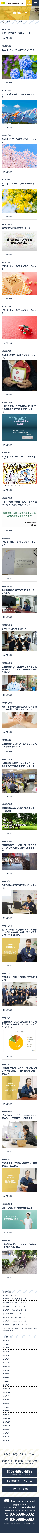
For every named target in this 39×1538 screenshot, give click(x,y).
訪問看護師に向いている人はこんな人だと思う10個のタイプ (19, 745)
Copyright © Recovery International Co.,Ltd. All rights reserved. (19, 1523)
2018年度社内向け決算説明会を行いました (19, 978)
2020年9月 (6, 1378)
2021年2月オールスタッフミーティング (19, 267)
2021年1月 (6, 1363)
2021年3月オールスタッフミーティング (19, 185)
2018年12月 (6, 1418)
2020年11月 (6, 1370)
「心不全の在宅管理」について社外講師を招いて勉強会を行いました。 (19, 503)
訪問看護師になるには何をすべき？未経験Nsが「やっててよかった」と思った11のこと (19, 669)
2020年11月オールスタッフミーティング (19, 458)
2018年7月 (6, 1437)
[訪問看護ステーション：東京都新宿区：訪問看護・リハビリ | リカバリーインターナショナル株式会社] (12, 3)
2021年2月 (6, 1359)
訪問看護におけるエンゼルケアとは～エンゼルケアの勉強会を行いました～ (19, 765)
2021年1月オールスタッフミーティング (19, 312)
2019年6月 (6, 1400)
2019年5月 (6, 1403)
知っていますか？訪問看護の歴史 (17, 1207)
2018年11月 (6, 1422)
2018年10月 (6, 1426)
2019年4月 (6, 1407)
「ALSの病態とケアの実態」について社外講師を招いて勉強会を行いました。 (19, 409)
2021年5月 (6, 1348)
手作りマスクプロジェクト (14, 628)
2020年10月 (6, 1374)
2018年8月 (6, 1433)
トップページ (8, 22)
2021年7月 (6, 1341)
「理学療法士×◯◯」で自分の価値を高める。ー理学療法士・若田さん (19, 1117)
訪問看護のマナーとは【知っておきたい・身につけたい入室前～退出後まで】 (19, 847)
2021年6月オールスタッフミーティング (19, 51)
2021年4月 (6, 1352)
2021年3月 (6, 1355)
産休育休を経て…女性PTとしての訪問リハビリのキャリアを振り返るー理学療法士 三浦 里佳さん (19, 932)
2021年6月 (6, 1344)
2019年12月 (6, 1389)
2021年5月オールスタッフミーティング (19, 96)
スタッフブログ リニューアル (16, 32)
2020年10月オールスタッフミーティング (19, 544)
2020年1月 (6, 1385)
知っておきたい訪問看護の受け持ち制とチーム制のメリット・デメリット (19, 708)
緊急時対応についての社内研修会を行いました (19, 591)
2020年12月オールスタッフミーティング (19, 356)
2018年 (16, 22)
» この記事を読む (7, 38)
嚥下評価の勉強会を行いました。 (17, 228)
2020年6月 (6, 1381)
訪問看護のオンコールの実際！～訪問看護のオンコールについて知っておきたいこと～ (19, 1024)
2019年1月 (6, 1415)
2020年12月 (6, 1366)
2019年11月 (6, 1392)
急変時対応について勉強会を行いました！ (19, 886)
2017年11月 (6, 1441)
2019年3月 (6, 1411)
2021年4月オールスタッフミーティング (19, 140)
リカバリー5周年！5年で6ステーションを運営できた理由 (19, 1246)
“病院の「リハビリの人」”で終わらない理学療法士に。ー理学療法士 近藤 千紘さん (19, 1071)
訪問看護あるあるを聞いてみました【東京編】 (18, 809)
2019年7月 (6, 1396)
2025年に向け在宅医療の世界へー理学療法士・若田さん (19, 1164)
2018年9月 (6, 1429)
